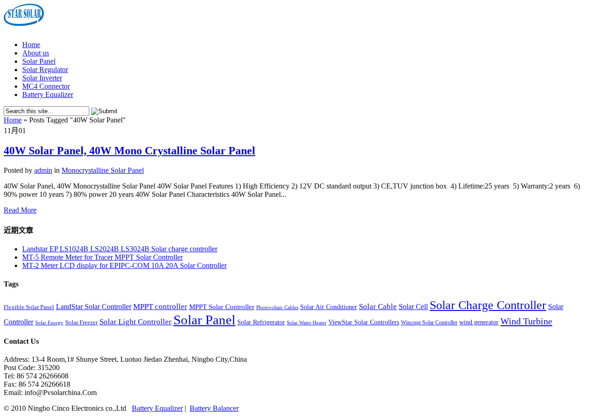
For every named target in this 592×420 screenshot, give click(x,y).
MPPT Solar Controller (221, 306)
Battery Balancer (214, 408)
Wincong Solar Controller (429, 322)
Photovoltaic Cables (277, 307)
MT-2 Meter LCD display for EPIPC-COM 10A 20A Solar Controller (124, 265)
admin (43, 170)
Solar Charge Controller (488, 305)
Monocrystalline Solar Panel (103, 170)
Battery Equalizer (47, 94)
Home (31, 45)
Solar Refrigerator (261, 322)
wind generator (479, 322)
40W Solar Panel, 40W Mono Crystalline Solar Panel (129, 151)
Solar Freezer (81, 322)
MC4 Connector (46, 86)
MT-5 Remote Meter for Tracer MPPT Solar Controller (102, 257)
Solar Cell (413, 306)
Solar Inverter (42, 78)
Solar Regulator (45, 69)
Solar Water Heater (307, 322)
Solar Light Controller (135, 321)
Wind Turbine (526, 321)
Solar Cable (378, 306)
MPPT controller (160, 306)
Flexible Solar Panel (29, 307)
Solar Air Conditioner (328, 307)
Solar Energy (49, 322)
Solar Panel (39, 61)
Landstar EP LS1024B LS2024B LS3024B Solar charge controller (119, 249)
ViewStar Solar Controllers (363, 322)
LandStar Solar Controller (93, 306)
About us (35, 53)
